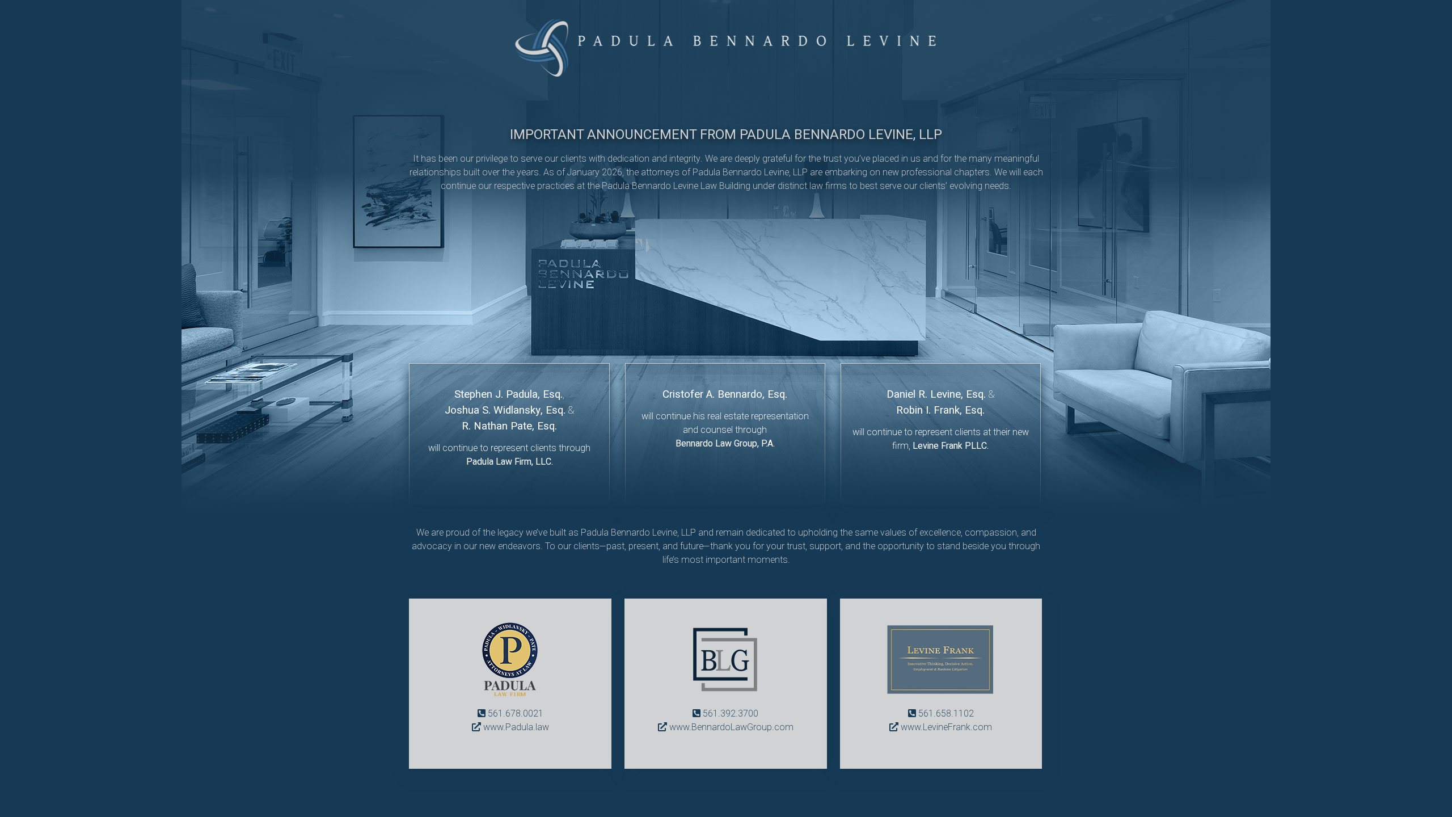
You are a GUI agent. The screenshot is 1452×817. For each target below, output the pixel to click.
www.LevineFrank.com (946, 727)
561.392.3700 (730, 714)
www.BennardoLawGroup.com (731, 727)
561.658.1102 (946, 714)
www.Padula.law (516, 727)
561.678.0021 (515, 714)
